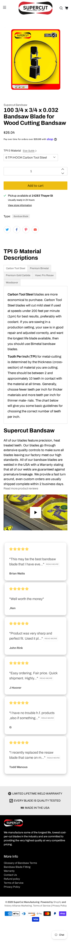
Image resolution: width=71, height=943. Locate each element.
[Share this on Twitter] (7, 229)
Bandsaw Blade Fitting (17, 867)
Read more (52, 564)
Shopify (57, 902)
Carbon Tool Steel (15, 268)
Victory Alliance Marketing (18, 905)
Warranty (9, 871)
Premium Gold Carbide (18, 275)
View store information (20, 205)
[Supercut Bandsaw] (35, 8)
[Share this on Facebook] (16, 229)
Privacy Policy (12, 886)
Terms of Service (13, 882)
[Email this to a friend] (35, 229)
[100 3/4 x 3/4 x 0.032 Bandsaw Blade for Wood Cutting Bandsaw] (35, 59)
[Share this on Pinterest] (26, 229)
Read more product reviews (21, 488)
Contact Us (10, 874)
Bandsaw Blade (21, 216)
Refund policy (12, 878)
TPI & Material (19, 150)
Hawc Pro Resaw (44, 275)
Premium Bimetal (39, 268)
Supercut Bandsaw (15, 104)
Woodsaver (12, 282)
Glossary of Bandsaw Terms (20, 863)
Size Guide (28, 150)
